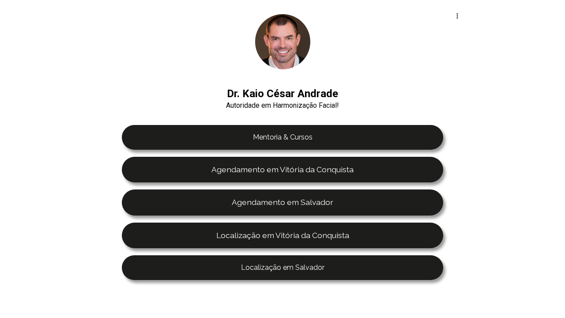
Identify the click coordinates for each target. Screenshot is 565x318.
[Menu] (457, 16)
